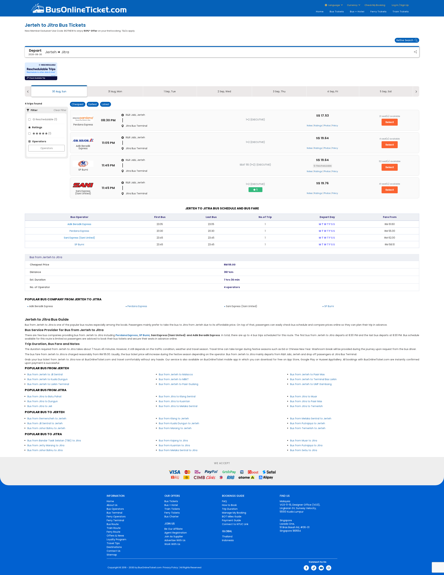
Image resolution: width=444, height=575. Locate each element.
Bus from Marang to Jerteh (175, 428)
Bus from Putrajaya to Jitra (306, 445)
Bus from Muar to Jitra (303, 440)
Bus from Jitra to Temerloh (306, 406)
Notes (310, 125)
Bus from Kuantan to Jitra (174, 445)
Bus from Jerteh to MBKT (174, 379)
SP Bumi (79, 244)
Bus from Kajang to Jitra (173, 440)
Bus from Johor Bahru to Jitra (45, 450)
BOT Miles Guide (231, 516)
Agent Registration (175, 532)
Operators (46, 148)
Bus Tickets (337, 11)
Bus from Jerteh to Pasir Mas (307, 374)
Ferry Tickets (378, 11)
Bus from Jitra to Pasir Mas (306, 401)
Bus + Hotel (357, 11)
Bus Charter (171, 516)
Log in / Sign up (400, 5)
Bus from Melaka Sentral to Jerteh (310, 418)
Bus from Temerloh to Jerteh (307, 428)
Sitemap (112, 554)
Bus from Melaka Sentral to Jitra (178, 450)
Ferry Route (113, 532)
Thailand (227, 536)
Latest (105, 104)
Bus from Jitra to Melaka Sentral (178, 406)
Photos (327, 125)
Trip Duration (230, 509)
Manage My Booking (234, 512)
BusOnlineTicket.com (150, 567)
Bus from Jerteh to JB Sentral (45, 374)
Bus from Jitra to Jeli (39, 406)
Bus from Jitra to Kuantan (174, 401)
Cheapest (78, 104)
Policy (335, 125)
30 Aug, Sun (59, 91)
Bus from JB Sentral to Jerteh (45, 423)
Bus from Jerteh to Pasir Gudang (178, 384)
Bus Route (113, 524)
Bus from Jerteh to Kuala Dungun (47, 379)
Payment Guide (231, 520)
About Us (112, 505)
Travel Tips (113, 543)
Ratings (318, 125)
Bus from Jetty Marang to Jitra (45, 445)
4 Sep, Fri (332, 91)
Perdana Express (79, 231)
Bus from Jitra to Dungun (42, 401)
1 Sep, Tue (170, 91)
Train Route (114, 528)
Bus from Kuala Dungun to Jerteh (179, 423)
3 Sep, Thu (279, 91)
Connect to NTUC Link (235, 524)
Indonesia (228, 540)
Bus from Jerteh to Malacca (176, 374)
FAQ (224, 501)
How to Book (229, 505)
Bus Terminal (114, 512)
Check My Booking (375, 5)
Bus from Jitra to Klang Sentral (177, 396)
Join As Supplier (173, 536)
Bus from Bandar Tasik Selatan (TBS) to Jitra (54, 440)
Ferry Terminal (115, 520)
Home (320, 11)
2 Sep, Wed (224, 91)
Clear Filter (60, 110)
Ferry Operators (116, 516)
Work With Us (172, 544)
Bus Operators (115, 509)
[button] (41, 71)
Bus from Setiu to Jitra (303, 450)
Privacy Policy (170, 567)
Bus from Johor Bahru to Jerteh (46, 428)
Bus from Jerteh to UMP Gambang (311, 384)
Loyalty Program (116, 539)
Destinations (114, 547)
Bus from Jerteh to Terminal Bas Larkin (313, 379)
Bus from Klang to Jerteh (174, 418)
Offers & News (115, 535)
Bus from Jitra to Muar (303, 396)
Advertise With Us (174, 540)
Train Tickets (401, 11)
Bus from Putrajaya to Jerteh (307, 423)
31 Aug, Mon (115, 91)
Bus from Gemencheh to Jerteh (46, 418)
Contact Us (113, 551)
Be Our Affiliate (173, 529)
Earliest (92, 104)
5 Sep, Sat (386, 91)
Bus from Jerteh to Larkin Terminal (48, 384)
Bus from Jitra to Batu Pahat (44, 396)
